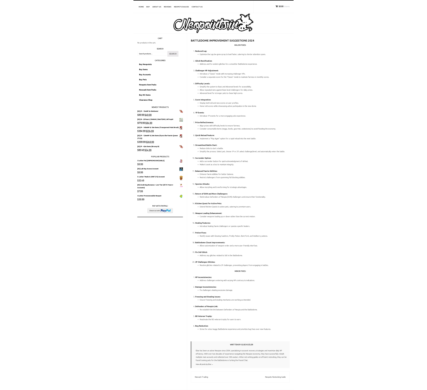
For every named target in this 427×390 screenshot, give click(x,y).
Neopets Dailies (181, 7)
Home (141, 7)
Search (173, 54)
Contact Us (197, 7)
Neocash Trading (201, 377)
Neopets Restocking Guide (275, 377)
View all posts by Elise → (204, 364)
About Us (156, 7)
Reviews (167, 7)
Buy (148, 7)
